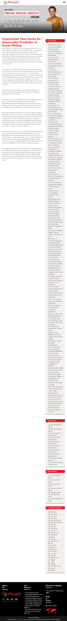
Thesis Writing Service (32, 596)
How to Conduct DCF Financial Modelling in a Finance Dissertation (55, 316)
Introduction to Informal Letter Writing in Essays (55, 328)
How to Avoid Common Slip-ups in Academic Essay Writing (55, 259)
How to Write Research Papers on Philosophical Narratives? (55, 355)
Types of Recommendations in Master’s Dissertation (54, 72)
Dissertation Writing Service (33, 594)
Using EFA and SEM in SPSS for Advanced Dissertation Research (55, 266)
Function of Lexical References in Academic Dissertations (55, 301)
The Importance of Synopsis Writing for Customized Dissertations (55, 349)
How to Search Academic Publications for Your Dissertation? (55, 289)
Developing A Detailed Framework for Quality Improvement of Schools (55, 247)
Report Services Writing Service (32, 606)
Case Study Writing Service (33, 604)
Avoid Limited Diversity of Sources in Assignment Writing (54, 86)
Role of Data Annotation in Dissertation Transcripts (55, 382)
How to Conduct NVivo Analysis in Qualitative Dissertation (54, 149)
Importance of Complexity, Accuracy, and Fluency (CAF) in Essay (55, 395)
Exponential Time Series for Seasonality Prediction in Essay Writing (55, 220)
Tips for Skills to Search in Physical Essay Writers (55, 226)
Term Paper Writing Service (33, 602)
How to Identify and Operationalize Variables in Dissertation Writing (55, 253)
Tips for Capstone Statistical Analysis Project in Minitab (55, 272)
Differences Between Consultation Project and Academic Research (55, 93)
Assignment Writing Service (33, 598)
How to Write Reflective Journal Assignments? (53, 59)
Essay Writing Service (32, 592)
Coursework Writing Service (33, 600)
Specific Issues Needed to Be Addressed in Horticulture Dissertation (55, 155)
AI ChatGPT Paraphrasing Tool (55, 591)
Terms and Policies (33, 617)
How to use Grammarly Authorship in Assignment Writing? (55, 241)
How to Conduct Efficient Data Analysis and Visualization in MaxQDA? (55, 401)
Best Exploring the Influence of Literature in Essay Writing (55, 53)
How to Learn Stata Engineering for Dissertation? (55, 170)
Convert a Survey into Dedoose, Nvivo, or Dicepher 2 (55, 282)
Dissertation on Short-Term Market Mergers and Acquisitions (55, 322)
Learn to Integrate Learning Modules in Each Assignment (55, 66)
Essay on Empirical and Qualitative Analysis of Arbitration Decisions (55, 376)
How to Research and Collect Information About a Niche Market (55, 389)
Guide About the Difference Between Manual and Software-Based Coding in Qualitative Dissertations (55, 203)
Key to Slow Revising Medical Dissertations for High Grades (55, 295)
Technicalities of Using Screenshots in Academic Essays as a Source (55, 370)
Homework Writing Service (33, 609)
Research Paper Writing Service (32, 612)
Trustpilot (57, 619)
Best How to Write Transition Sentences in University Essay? (54, 47)
